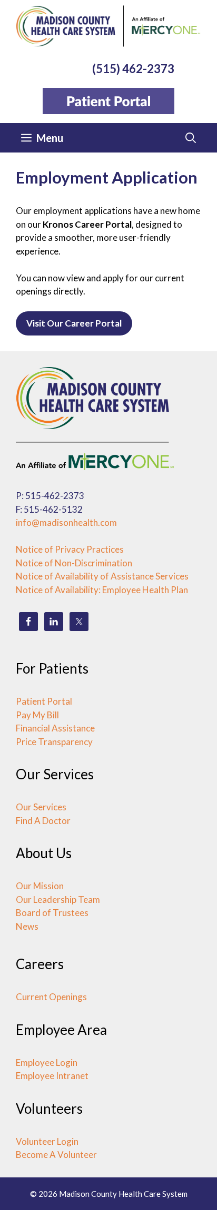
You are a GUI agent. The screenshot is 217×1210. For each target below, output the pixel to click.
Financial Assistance (55, 728)
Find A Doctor (43, 820)
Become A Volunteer (56, 1154)
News (27, 926)
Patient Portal (44, 701)
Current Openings (51, 996)
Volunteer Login (47, 1141)
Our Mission (40, 885)
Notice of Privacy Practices (70, 549)
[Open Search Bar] (190, 137)
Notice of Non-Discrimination (74, 562)
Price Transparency (54, 741)
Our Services (41, 806)
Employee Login (46, 1062)
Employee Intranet (52, 1075)
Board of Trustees (52, 912)
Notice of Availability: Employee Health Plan (102, 589)
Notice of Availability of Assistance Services (102, 576)
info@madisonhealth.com (66, 522)
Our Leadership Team (58, 899)
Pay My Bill (37, 714)
